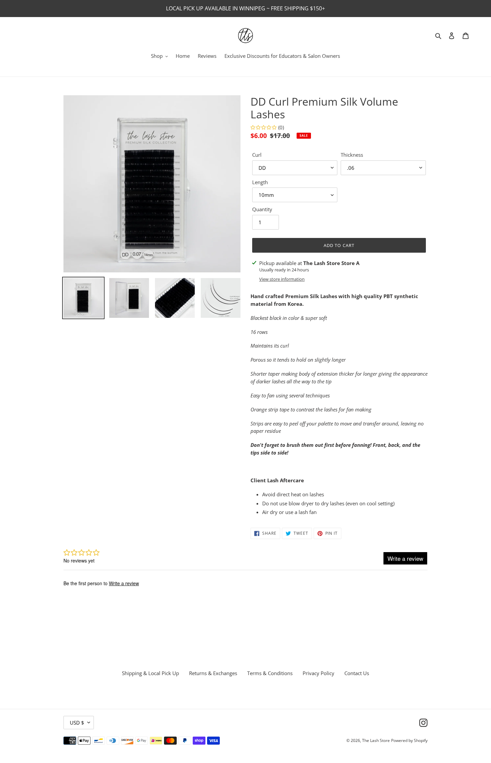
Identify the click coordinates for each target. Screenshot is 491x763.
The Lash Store (376, 740)
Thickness (352, 154)
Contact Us (356, 673)
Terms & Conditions (270, 673)
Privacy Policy (318, 673)
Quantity (262, 209)
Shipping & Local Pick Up (150, 673)
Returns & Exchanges (213, 673)
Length (260, 182)
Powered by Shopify (409, 740)
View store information (282, 279)
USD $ (77, 722)
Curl (257, 154)
